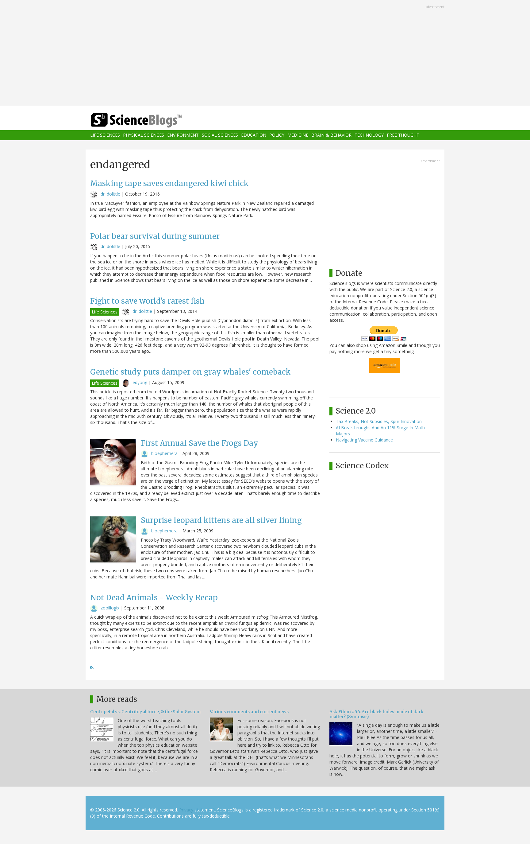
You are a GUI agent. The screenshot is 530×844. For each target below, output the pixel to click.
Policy (276, 135)
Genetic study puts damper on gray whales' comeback (190, 372)
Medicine (297, 135)
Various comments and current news (249, 711)
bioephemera (164, 453)
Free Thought (403, 135)
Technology (369, 135)
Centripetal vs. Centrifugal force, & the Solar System (145, 711)
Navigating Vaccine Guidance (364, 440)
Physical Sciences (143, 135)
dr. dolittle (110, 194)
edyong (139, 382)
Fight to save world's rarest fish (147, 301)
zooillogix (110, 608)
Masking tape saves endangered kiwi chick (169, 183)
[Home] (148, 120)
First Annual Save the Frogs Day (199, 443)
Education (253, 135)
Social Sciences (220, 135)
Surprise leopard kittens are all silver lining (221, 520)
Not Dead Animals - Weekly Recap (154, 597)
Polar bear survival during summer (155, 236)
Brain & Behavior (331, 135)
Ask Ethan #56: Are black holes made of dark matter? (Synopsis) (376, 714)
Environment (183, 135)
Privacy (186, 810)
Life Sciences (105, 135)
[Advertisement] (265, 53)
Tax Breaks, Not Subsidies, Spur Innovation (379, 421)
